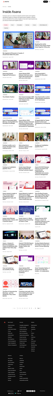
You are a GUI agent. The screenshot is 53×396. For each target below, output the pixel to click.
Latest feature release (12, 329)
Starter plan (10, 333)
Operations (33, 329)
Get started (45, 1)
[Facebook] (32, 391)
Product (32, 333)
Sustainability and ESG (24, 380)
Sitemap (9, 380)
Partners (9, 378)
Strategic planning (23, 341)
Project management (12, 343)
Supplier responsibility (24, 378)
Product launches (23, 337)
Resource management (12, 345)
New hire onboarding (23, 333)
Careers (21, 364)
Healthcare (33, 337)
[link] (4, 6)
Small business (34, 325)
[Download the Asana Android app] (17, 393)
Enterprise (10, 337)
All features (10, 327)
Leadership (22, 360)
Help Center (10, 358)
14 (35, 308)
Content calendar (23, 327)
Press (21, 370)
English (20, 390)
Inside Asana (22, 366)
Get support (10, 360)
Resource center (11, 368)
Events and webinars (12, 370)
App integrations (11, 339)
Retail (32, 339)
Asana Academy (11, 362)
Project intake (22, 343)
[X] (27, 391)
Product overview (11, 325)
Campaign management (24, 325)
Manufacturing (34, 345)
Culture (21, 368)
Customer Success (11, 374)
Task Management (23, 345)
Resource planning (23, 339)
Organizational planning (24, 335)
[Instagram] (31, 391)
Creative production (23, 329)
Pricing (9, 331)
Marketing (33, 327)
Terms (41, 390)
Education (33, 343)
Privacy (21, 376)
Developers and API (11, 376)
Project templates (11, 372)
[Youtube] (34, 391)
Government (33, 341)
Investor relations (23, 372)
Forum (9, 366)
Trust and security (23, 374)
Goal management (23, 331)
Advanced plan (11, 335)
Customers (22, 362)
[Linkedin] (29, 391)
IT (31, 331)
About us (21, 358)
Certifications (10, 364)
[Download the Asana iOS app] (11, 393)
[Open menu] (49, 2)
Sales (32, 335)
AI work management (12, 341)
